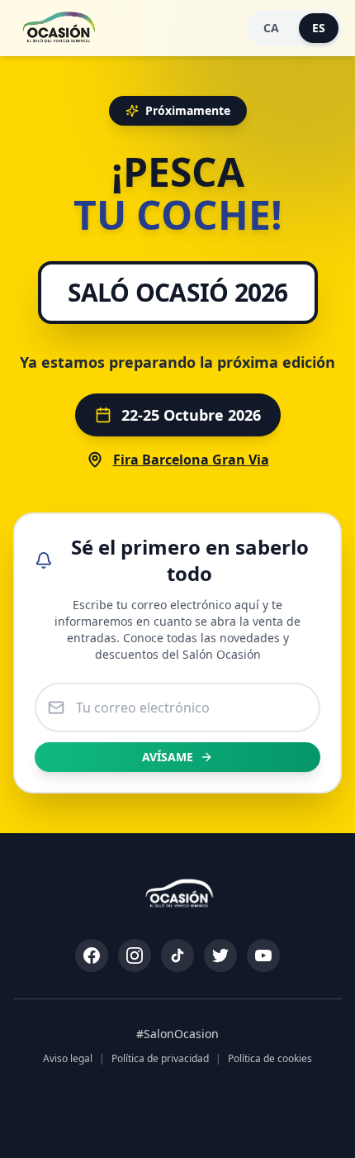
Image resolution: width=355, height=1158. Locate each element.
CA (271, 28)
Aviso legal (67, 1058)
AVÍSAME (167, 757)
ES (318, 28)
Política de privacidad (160, 1058)
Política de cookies (270, 1058)
